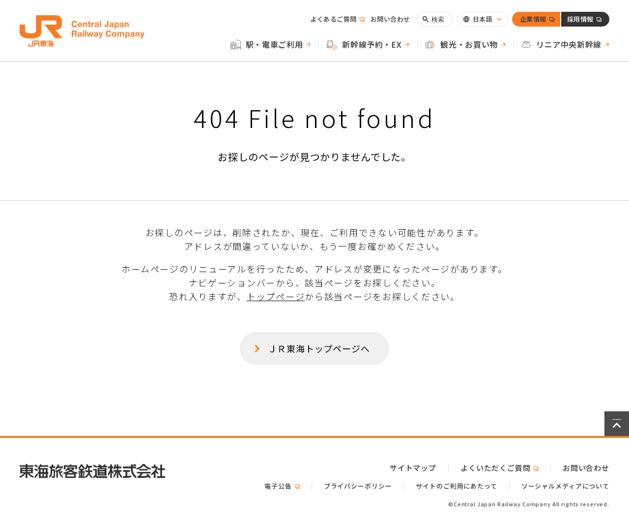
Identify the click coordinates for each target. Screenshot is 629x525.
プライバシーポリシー (358, 486)
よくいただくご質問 (499, 468)
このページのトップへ (616, 423)
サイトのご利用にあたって (456, 486)
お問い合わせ (390, 19)
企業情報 (533, 20)
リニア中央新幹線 (568, 44)
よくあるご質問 (337, 19)
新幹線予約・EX (371, 44)
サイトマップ (413, 468)
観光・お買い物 (468, 44)
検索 (438, 19)
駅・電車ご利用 (274, 44)
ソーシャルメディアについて (565, 486)
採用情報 (580, 20)
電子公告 (281, 486)
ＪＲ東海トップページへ (319, 348)
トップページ (276, 296)
